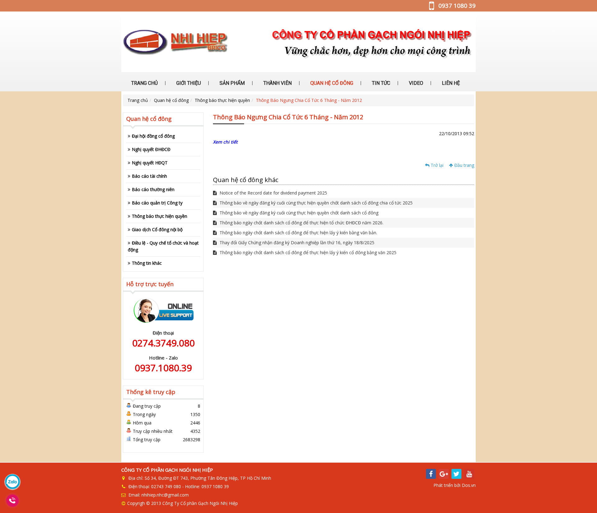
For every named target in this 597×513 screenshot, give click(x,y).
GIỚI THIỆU (188, 83)
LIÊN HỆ (450, 83)
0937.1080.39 (163, 367)
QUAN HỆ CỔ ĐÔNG (331, 83)
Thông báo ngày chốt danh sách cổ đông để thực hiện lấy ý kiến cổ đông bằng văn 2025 (307, 252)
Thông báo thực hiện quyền (222, 100)
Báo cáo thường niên (153, 189)
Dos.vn (469, 485)
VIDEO (415, 83)
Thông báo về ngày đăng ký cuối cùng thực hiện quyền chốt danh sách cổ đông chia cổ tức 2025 (315, 203)
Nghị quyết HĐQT (150, 163)
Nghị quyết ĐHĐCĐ (151, 149)
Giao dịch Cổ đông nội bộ (157, 229)
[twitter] (456, 474)
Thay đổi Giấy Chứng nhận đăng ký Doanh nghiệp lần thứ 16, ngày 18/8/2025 (296, 242)
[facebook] (431, 474)
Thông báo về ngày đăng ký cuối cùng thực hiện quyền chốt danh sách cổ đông (298, 213)
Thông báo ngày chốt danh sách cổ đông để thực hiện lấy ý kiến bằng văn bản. (297, 233)
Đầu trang (463, 165)
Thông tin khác (147, 263)
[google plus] (444, 474)
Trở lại (436, 165)
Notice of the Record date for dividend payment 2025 (272, 193)
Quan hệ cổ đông (171, 100)
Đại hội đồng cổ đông (153, 136)
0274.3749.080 (163, 343)
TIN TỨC (380, 83)
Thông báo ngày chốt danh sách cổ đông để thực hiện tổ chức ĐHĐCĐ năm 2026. (300, 223)
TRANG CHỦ (144, 83)
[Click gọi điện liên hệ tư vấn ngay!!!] (12, 500)
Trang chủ (137, 100)
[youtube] (469, 474)
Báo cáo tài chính (149, 176)
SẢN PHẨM (231, 83)
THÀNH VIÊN (277, 83)
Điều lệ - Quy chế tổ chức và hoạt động (163, 246)
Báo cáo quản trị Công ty (157, 203)
